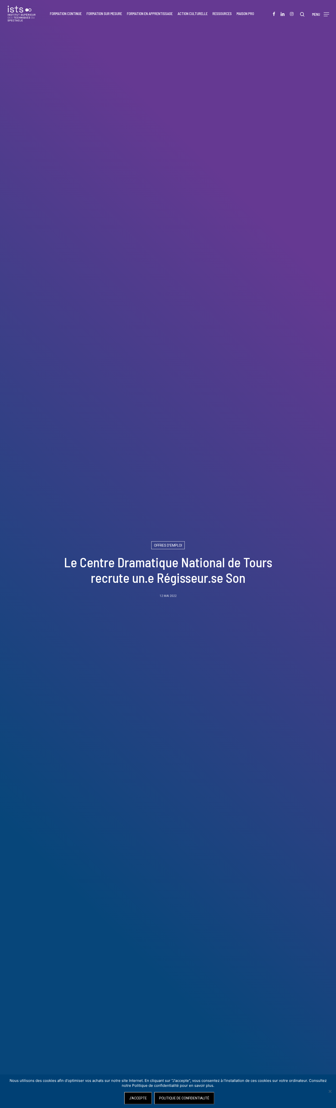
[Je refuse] (329, 1091)
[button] (320, 13)
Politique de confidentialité (184, 1098)
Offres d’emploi (168, 545)
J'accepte (138, 1098)
